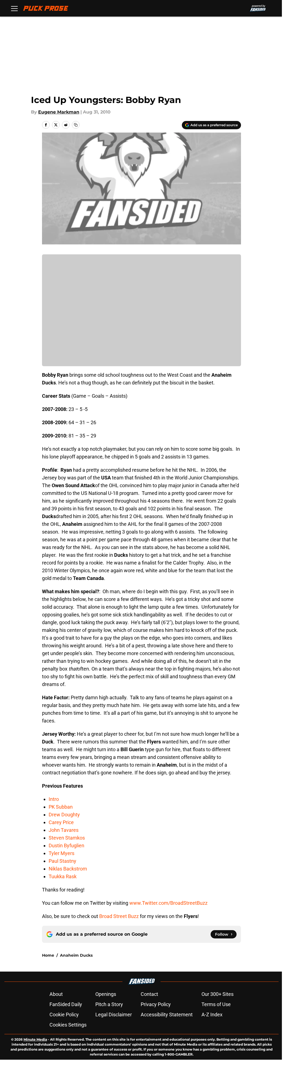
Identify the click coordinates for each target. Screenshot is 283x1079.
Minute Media (35, 1039)
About (56, 994)
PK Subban (61, 807)
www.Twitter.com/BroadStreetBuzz (168, 903)
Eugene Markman (58, 112)
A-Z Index (211, 1014)
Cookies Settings (68, 1025)
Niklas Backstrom (68, 869)
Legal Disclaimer (113, 1014)
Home (48, 955)
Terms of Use (216, 1004)
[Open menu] (14, 8)
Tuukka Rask (63, 876)
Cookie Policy (64, 1014)
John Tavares (63, 830)
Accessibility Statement (167, 1014)
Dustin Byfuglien (66, 845)
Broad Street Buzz (119, 916)
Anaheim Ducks (76, 955)
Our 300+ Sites (217, 994)
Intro (54, 799)
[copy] (76, 125)
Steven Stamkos (67, 838)
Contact (149, 994)
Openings (105, 994)
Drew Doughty (64, 814)
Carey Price (61, 822)
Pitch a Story (109, 1004)
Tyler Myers (61, 853)
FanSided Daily (65, 1004)
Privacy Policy (156, 1004)
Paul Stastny (62, 861)
